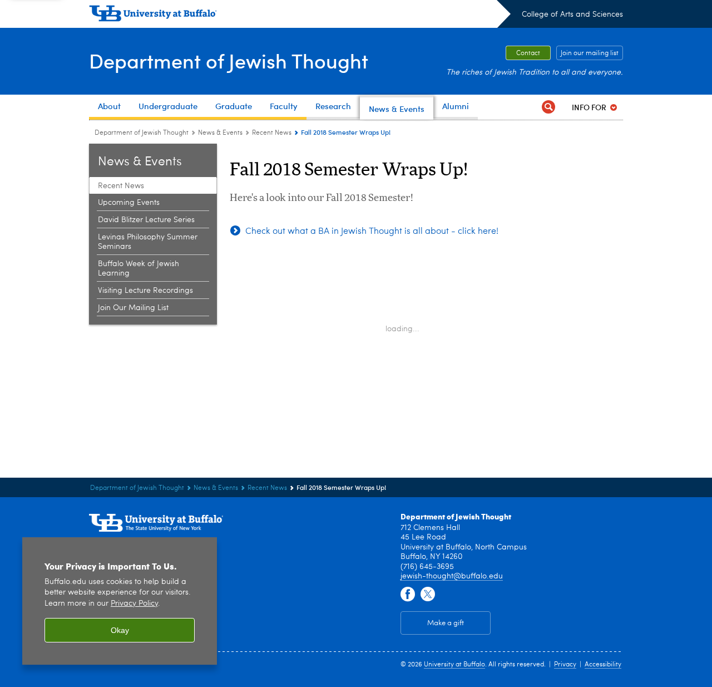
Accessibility (603, 664)
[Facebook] (407, 594)
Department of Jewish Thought (228, 60)
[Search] (548, 107)
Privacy (565, 664)
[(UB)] (300, 15)
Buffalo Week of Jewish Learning (138, 268)
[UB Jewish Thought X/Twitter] (428, 594)
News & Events (220, 133)
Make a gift (445, 623)
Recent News (271, 133)
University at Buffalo (454, 664)
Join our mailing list (590, 53)
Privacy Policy (134, 604)
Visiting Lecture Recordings (145, 291)
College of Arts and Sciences (572, 14)
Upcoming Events (129, 203)
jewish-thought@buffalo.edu (451, 576)
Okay (120, 630)
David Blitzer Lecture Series (146, 220)
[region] (119, 601)
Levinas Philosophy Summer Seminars (147, 242)
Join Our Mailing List (133, 308)
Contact (528, 53)
